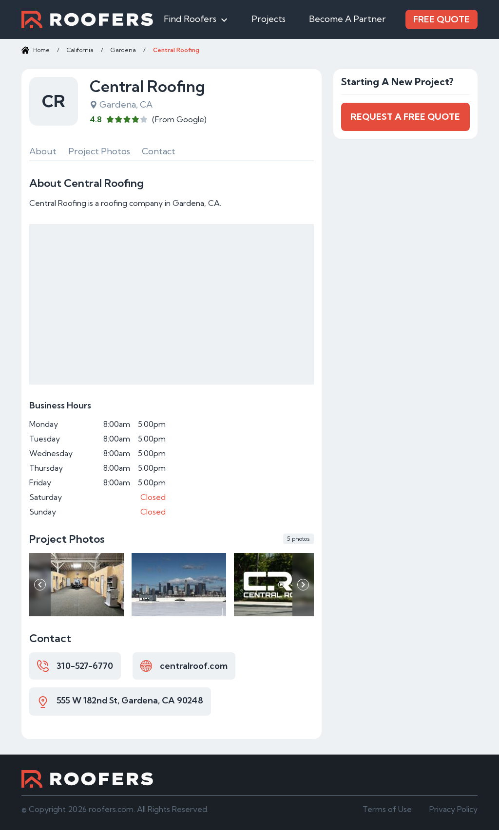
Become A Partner (347, 18)
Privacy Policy (453, 809)
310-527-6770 (85, 665)
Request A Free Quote (405, 116)
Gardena (123, 50)
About (43, 151)
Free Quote (441, 19)
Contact (158, 151)
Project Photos (99, 151)
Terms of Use (387, 809)
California (80, 50)
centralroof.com (194, 665)
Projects (268, 18)
